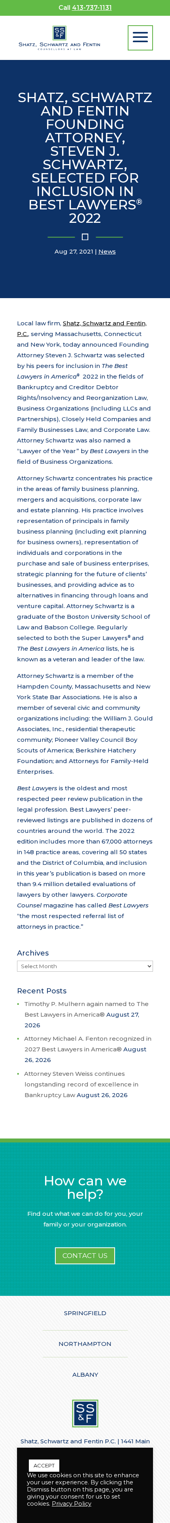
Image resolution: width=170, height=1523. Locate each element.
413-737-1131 (92, 7)
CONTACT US (85, 1256)
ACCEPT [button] (44, 1465)
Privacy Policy (71, 1503)
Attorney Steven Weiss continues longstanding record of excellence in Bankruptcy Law (81, 1084)
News (107, 251)
